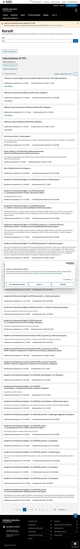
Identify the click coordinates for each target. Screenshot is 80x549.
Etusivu (5, 15)
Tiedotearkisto (32, 524)
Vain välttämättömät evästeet (17, 284)
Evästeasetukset (58, 535)
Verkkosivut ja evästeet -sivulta (34, 273)
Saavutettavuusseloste (60, 531)
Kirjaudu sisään (71, 5)
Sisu (54, 15)
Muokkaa (39, 284)
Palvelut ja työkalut (10, 18)
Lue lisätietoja (67, 279)
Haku (3, 37)
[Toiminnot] (76, 74)
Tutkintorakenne (34, 15)
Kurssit (45, 15)
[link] (24, 509)
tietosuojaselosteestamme (54, 273)
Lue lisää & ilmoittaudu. (56, 25)
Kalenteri (14, 15)
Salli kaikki (63, 284)
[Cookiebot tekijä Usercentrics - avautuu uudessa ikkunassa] (67, 263)
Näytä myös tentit (10, 74)
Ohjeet (23, 15)
